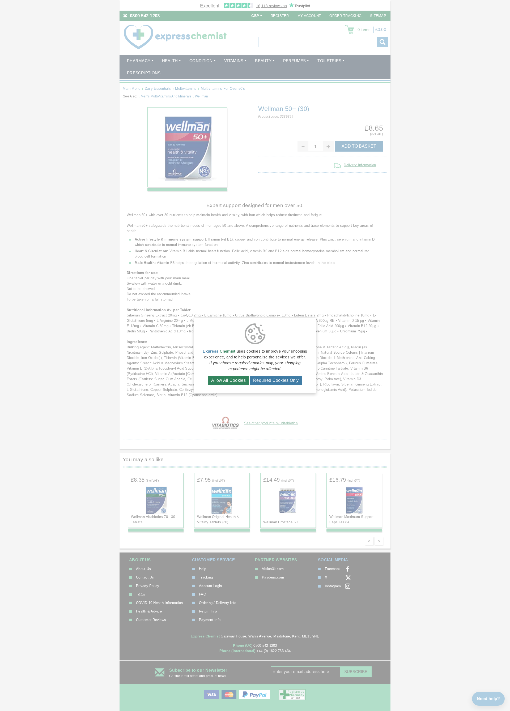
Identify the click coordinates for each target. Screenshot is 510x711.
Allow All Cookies (228, 380)
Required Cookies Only (276, 380)
